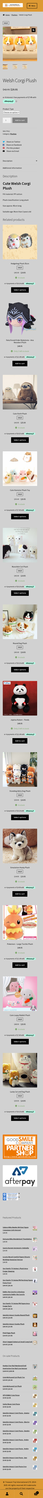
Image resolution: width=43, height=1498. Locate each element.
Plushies (14, 15)
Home (7, 15)
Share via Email (13, 151)
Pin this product (13, 148)
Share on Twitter (13, 142)
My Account (7, 1494)
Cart (33, 1492)
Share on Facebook (14, 145)
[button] (33, 30)
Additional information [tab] (12, 168)
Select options (20, 290)
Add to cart (20, 120)
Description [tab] (7, 161)
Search (21, 1494)
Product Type (8, 109)
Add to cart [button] (20, 363)
